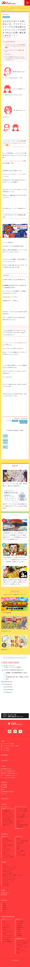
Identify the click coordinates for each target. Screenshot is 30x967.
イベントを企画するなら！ (9, 770)
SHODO (4, 900)
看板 (18, 839)
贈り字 (5, 909)
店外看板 (19, 923)
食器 (18, 848)
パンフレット (7, 850)
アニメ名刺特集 (6, 612)
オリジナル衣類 (7, 873)
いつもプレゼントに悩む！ (9, 777)
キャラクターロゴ (8, 816)
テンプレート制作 (8, 856)
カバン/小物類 (21, 855)
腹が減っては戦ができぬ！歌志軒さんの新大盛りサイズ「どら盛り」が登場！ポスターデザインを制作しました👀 (15, 582)
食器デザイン (21, 944)
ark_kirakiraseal (8, 686)
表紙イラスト (21, 821)
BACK (5, 436)
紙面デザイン (5, 836)
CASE (3, 766)
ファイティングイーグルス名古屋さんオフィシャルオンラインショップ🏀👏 (15, 46)
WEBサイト (5, 649)
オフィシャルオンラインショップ (13, 161)
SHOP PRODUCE (8, 917)
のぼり (19, 847)
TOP (2, 7)
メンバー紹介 (5, 748)
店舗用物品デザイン (21, 938)
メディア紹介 (5, 750)
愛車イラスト (7, 824)
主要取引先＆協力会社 (8, 791)
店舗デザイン (19, 919)
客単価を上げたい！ (7, 768)
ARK (3, 741)
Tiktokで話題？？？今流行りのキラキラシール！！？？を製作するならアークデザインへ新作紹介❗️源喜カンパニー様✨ (15, 559)
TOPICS (4, 760)
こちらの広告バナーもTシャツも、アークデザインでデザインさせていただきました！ (15, 58)
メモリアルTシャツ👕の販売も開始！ (14, 51)
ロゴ (4, 903)
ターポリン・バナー (9, 881)
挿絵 (18, 823)
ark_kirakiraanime (9, 689)
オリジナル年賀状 (8, 822)
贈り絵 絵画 (6, 818)
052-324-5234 (11, 662)
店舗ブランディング (7, 919)
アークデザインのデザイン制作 (10, 745)
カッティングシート (9, 877)
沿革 (3, 789)
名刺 (4, 853)
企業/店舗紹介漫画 (22, 825)
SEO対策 (4, 894)
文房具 (19, 853)
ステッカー (6, 883)
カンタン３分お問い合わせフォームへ (15, 715)
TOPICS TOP (5, 441)
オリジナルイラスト (21, 806)
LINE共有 (23, 422)
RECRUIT (5, 798)
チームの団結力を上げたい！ (10, 775)
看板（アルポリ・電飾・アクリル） (13, 875)
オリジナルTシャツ (22, 941)
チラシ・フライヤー (9, 869)
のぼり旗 (5, 885)
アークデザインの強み (8, 743)
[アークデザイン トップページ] (8, 2)
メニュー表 (6, 855)
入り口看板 (20, 921)
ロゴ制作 (5, 839)
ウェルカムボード (8, 814)
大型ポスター (7, 871)
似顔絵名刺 (6, 810)
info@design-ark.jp (8, 681)
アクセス (4, 793)
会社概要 (4, 787)
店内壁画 (19, 935)
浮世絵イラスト (20, 828)
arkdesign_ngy (8, 692)
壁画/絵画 (20, 827)
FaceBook (23, 420)
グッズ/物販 (20, 850)
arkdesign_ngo (8, 684)
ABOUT (4, 782)
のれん (19, 845)
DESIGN (6, 7)
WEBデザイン (6, 892)
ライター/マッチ (21, 950)
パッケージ (6, 848)
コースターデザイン (22, 946)
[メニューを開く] (27, 3)
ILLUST (4, 804)
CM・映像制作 (7, 941)
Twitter (15, 420)
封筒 (18, 952)
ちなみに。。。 (9, 54)
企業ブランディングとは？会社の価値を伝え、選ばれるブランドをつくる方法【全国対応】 (15, 506)
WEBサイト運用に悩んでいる (10, 773)
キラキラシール (6, 631)
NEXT (5, 447)
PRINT (3, 862)
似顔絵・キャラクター (8, 808)
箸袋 (18, 948)
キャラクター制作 (22, 809)
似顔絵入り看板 (7, 820)
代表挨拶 (4, 784)
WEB (3, 890)
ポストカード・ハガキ (9, 867)
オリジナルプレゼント (9, 879)
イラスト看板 (21, 815)
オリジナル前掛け (22, 942)
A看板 (18, 929)
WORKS (4, 755)
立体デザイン (19, 836)
